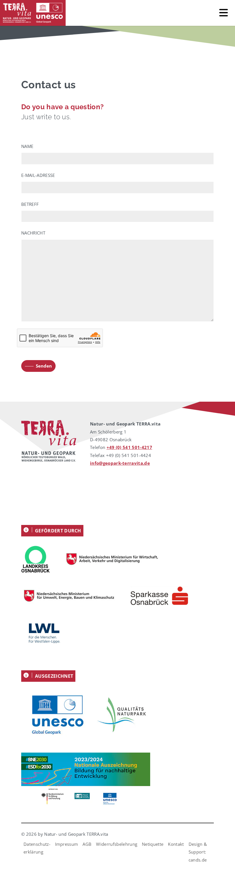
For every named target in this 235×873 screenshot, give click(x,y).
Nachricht (33, 233)
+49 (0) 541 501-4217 (129, 447)
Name (27, 146)
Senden (44, 366)
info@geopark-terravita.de (120, 463)
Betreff (30, 204)
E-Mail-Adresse (38, 175)
